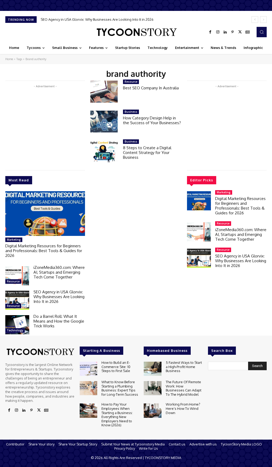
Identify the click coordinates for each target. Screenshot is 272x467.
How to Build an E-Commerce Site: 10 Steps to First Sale (115, 366)
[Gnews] (247, 32)
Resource (13, 281)
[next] (263, 19)
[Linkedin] (225, 32)
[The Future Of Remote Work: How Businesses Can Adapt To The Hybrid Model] (152, 388)
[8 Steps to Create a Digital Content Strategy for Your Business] (104, 151)
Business (131, 112)
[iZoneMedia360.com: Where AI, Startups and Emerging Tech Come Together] (17, 275)
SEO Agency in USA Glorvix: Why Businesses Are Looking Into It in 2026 (97, 19)
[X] (240, 32)
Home (9, 59)
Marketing (14, 239)
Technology (15, 330)
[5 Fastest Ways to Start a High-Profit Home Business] (152, 369)
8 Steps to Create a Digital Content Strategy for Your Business (147, 152)
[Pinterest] (232, 32)
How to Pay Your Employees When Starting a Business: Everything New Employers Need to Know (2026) (117, 414)
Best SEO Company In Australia (151, 87)
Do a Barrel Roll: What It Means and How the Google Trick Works (58, 321)
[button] (262, 32)
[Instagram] (218, 32)
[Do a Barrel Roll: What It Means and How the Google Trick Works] (17, 324)
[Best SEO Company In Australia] (104, 92)
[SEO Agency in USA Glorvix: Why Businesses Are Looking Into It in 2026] (17, 300)
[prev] (255, 19)
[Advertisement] (45, 126)
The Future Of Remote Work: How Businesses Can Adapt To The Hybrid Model (183, 388)
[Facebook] (210, 32)
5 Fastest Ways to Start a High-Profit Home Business (184, 366)
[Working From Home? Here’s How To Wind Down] (152, 410)
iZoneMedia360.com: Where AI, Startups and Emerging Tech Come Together (59, 272)
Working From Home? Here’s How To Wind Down (183, 408)
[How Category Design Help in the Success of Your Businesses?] (104, 122)
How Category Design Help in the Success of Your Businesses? (152, 120)
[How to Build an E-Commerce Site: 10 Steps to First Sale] (88, 369)
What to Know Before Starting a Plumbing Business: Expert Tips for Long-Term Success (119, 388)
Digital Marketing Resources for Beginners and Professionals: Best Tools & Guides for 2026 (43, 250)
